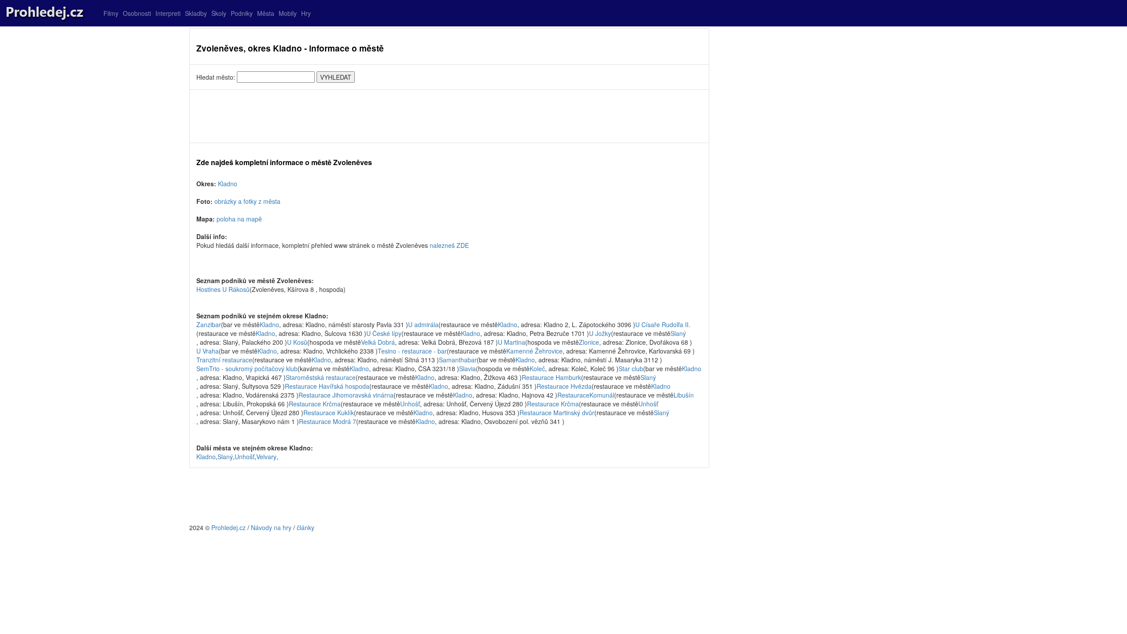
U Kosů (297, 342)
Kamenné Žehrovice (534, 350)
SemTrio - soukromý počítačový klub (247, 368)
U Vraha (207, 350)
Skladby (196, 13)
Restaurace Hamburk (551, 377)
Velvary (266, 456)
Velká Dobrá (378, 342)
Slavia (467, 368)
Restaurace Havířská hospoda (327, 386)
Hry (306, 13)
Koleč (537, 368)
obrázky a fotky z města (247, 201)
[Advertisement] (449, 116)
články (305, 527)
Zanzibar (208, 324)
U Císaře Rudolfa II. (662, 324)
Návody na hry (271, 527)
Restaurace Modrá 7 (327, 421)
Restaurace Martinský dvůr (556, 412)
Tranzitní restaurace (224, 359)
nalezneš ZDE (449, 245)
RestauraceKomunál (585, 395)
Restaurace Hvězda (564, 386)
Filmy (110, 13)
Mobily (288, 13)
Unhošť (410, 403)
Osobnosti (137, 13)
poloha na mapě (239, 218)
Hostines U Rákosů (223, 289)
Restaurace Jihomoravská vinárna (346, 395)
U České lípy (383, 333)
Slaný (678, 333)
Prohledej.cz (228, 527)
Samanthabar (458, 359)
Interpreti (167, 13)
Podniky (242, 13)
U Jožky (600, 333)
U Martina (511, 342)
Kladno (227, 183)
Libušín (684, 395)
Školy (218, 13)
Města (265, 13)
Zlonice (589, 342)
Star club (631, 368)
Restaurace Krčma (315, 403)
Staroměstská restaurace (321, 377)
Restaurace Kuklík (328, 412)
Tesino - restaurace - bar (412, 350)
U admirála (423, 324)
